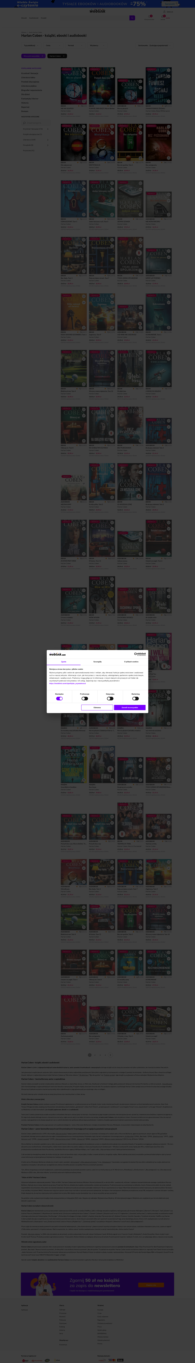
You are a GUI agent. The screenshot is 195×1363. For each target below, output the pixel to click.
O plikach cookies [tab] (131, 662)
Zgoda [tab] (63, 662)
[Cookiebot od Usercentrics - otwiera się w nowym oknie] (136, 654)
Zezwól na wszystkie (130, 707)
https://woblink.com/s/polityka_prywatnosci (67, 683)
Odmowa (97, 707)
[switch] (85, 698)
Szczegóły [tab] (97, 662)
